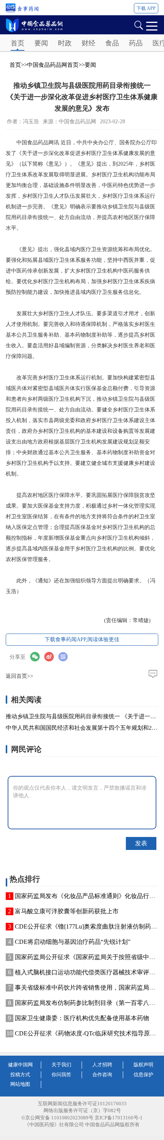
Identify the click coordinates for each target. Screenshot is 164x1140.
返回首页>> (19, 676)
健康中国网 (20, 1064)
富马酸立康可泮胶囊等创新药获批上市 (67, 911)
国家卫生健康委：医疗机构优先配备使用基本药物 (82, 1018)
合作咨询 (102, 1074)
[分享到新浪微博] (51, 657)
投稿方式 (20, 1074)
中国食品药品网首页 (53, 65)
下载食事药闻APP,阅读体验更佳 (82, 639)
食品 (112, 43)
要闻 (41, 43)
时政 (65, 43)
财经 (88, 43)
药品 (136, 43)
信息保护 (143, 1074)
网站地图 (20, 1084)
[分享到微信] (37, 657)
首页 (17, 43)
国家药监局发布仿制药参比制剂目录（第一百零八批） (88, 1003)
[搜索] (138, 24)
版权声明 (143, 1064)
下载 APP (146, 8)
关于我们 (61, 1064)
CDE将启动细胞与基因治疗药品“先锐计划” (72, 941)
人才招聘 (102, 1064)
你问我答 (61, 1074)
